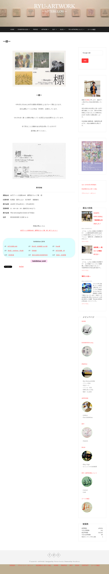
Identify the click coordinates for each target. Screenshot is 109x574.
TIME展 (34, 250)
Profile (35, 29)
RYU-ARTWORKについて (76, 29)
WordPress (76, 561)
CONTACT (85, 565)
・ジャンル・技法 (87, 387)
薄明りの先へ (86, 276)
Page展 (58, 246)
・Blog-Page (86, 464)
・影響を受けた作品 (87, 389)
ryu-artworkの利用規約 (89, 184)
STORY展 (11, 255)
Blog (62, 29)
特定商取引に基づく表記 (43, 565)
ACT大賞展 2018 (12, 246)
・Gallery (85, 415)
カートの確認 (91, 29)
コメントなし (85, 241)
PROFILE (84, 364)
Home (12, 29)
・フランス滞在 (86, 383)
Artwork (44, 29)
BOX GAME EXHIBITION (40, 255)
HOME (84, 321)
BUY (53, 29)
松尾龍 (87, 100)
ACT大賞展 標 (60, 250)
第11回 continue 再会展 (15, 250)
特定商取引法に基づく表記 (89, 189)
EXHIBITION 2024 (87, 342)
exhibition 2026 (23, 29)
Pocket (21, 267)
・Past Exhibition (87, 417)
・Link (84, 492)
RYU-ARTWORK (39, 561)
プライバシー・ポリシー (89, 193)
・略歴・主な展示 (87, 392)
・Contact (85, 490)
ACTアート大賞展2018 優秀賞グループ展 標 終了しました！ (39, 230)
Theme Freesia (59, 561)
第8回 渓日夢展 (61, 255)
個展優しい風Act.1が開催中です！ (98, 250)
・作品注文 (85, 441)
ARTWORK (85, 398)
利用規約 (12, 565)
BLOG (83, 447)
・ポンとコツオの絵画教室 (89, 466)
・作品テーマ (85, 385)
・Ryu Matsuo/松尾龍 (88, 381)
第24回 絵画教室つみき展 (39, 246)
